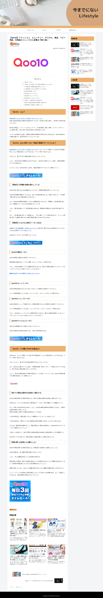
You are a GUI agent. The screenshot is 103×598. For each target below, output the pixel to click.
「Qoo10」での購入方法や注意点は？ (33, 100)
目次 (35, 79)
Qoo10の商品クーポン (30, 91)
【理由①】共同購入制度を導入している (35, 86)
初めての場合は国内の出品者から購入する (35, 102)
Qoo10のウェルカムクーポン (32, 98)
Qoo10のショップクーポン (31, 95)
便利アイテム (13, 509)
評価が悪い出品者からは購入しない (34, 104)
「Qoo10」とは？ (28, 82)
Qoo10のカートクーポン (31, 93)
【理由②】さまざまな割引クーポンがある (35, 89)
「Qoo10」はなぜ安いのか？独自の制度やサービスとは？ (38, 84)
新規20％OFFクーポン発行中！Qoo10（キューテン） (25, 273)
